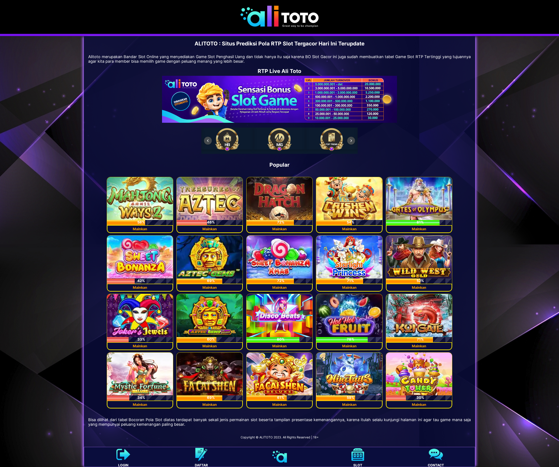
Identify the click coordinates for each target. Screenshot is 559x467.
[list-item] (227, 140)
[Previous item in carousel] (208, 141)
